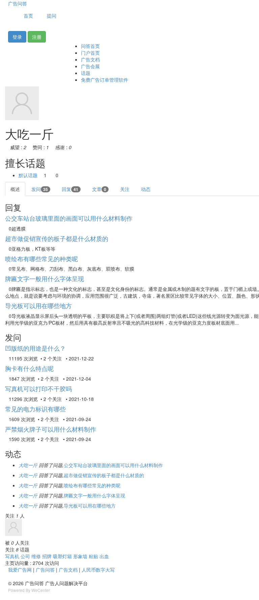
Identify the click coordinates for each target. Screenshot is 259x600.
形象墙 (80, 556)
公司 (25, 556)
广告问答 (17, 3)
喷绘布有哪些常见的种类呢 (41, 258)
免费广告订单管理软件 (104, 79)
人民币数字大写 (98, 569)
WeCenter (40, 590)
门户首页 (90, 52)
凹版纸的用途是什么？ (35, 348)
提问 (51, 15)
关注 (125, 189)
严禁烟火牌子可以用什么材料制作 (50, 429)
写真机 (12, 556)
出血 (104, 556)
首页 (27, 15)
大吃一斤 (28, 465)
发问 (39, 189)
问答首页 (90, 46)
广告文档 (90, 59)
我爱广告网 (20, 569)
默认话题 (28, 175)
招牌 (47, 556)
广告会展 (90, 66)
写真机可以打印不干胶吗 (38, 388)
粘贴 (93, 556)
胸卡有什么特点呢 (29, 368)
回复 (70, 189)
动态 (145, 189)
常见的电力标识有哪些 (35, 408)
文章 (99, 189)
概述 (15, 189)
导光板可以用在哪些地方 (38, 305)
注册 (36, 36)
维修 (36, 556)
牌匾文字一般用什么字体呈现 (44, 278)
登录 (17, 36)
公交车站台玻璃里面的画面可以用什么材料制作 (69, 218)
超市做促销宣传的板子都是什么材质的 (56, 238)
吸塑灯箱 (62, 556)
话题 (85, 73)
